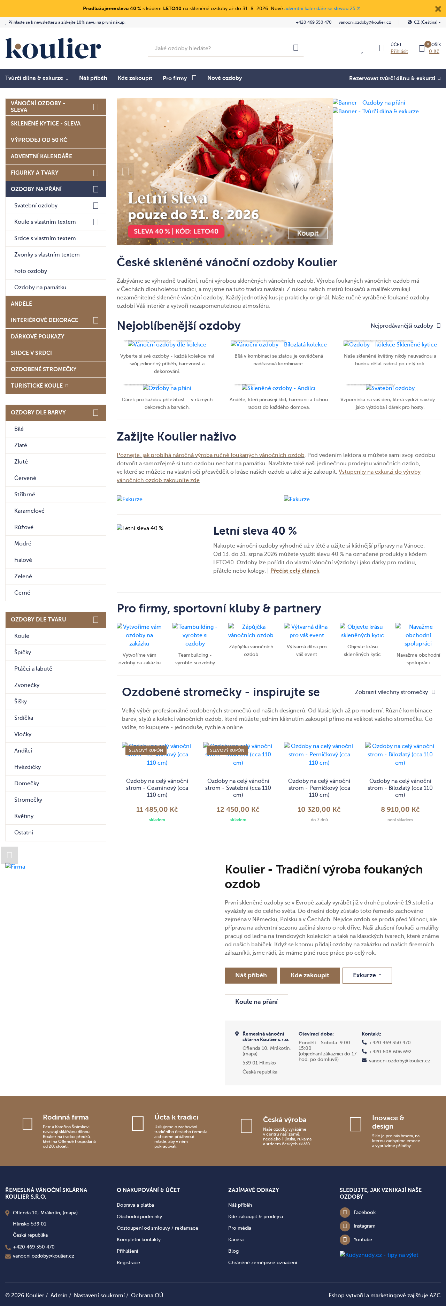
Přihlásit (399, 51)
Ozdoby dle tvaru (38, 620)
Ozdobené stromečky (44, 369)
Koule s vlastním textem (45, 222)
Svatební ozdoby (35, 206)
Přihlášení (127, 1251)
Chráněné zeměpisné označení (262, 1262)
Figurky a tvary (35, 173)
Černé (22, 593)
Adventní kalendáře (41, 156)
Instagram (365, 1226)
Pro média (239, 1228)
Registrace (128, 1262)
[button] (125, 171)
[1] (295, 48)
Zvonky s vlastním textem (47, 255)
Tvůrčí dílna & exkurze (34, 78)
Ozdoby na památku (40, 287)
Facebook (365, 1212)
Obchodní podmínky (139, 1216)
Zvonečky (26, 685)
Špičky (22, 652)
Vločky (22, 734)
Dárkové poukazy (37, 337)
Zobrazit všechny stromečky (391, 692)
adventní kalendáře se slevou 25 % (322, 8)
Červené (25, 478)
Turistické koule (37, 386)
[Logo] (53, 48)
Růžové (23, 527)
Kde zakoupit (135, 78)
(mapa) (250, 1053)
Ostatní (23, 833)
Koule (21, 636)
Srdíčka (23, 718)
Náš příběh (93, 78)
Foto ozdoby (30, 271)
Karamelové (29, 511)
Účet (396, 44)
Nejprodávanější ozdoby (402, 326)
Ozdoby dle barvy (38, 413)
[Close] (438, 8)
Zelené (23, 576)
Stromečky (28, 800)
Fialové (23, 560)
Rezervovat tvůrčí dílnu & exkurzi (392, 78)
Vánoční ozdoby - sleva (38, 106)
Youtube (363, 1239)
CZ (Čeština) (426, 22)
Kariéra (236, 1239)
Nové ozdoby (224, 78)
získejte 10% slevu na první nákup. (66, 22)
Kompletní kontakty (139, 1239)
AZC (435, 1295)
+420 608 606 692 (390, 1051)
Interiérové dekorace (44, 320)
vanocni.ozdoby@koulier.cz (365, 22)
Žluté (21, 462)
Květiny (23, 816)
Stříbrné (24, 494)
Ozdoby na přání (36, 189)
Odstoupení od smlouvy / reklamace (157, 1228)
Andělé (21, 304)
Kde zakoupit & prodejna (255, 1216)
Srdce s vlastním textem (45, 238)
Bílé (19, 429)
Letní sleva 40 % (255, 531)
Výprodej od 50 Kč (39, 140)
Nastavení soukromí (99, 1295)
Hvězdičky (27, 767)
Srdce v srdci (31, 353)
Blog (233, 1251)
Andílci (23, 751)
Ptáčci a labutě (33, 669)
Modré (22, 544)
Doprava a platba (135, 1205)
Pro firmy (175, 78)
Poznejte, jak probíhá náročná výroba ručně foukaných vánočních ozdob (211, 455)
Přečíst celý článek (295, 571)
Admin (59, 1295)
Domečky (26, 783)
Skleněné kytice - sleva (45, 124)
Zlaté (20, 445)
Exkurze (364, 975)
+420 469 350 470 (314, 22)
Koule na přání (256, 1001)
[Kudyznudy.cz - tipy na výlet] (379, 1255)
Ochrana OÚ (147, 1295)
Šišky (20, 701)
